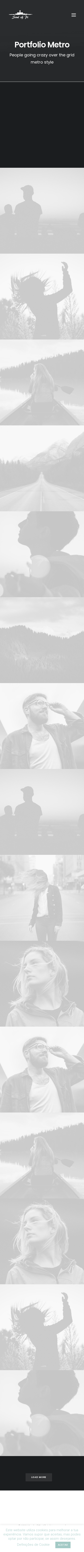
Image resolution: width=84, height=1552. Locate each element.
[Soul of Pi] (20, 15)
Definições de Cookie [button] (33, 1545)
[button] (73, 15)
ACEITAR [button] (63, 1545)
